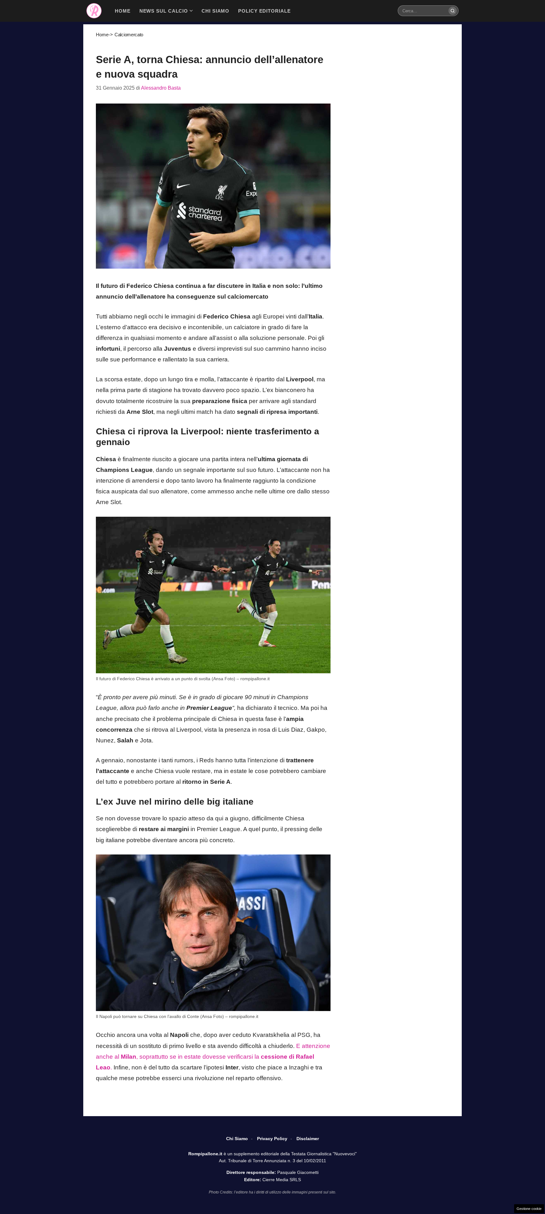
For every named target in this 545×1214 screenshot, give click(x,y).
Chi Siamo (237, 1138)
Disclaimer (307, 1138)
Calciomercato (128, 34)
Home (102, 34)
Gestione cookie (529, 1209)
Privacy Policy (272, 1138)
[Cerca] (452, 11)
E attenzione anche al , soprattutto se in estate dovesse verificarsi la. (213, 1057)
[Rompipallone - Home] (94, 10)
